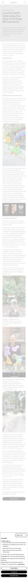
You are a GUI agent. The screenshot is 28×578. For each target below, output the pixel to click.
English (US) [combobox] (19, 535)
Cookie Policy (21, 564)
